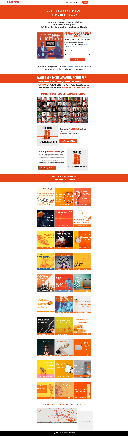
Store (67, 46)
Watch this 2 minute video (76, 66)
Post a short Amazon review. (77, 46)
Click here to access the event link (73, 52)
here (76, 48)
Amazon (85, 44)
